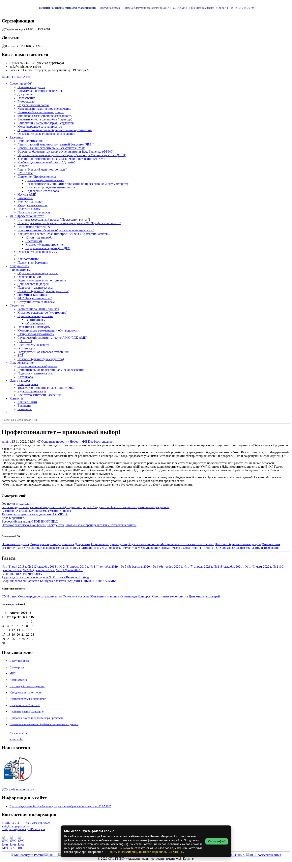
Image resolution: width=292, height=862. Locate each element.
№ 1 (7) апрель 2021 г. (198, 566)
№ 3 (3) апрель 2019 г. (74, 566)
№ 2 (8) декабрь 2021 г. (229, 566)
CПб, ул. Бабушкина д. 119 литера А (23, 829)
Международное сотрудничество (160, 547)
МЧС (12, 673)
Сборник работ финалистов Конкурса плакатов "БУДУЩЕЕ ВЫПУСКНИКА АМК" (59, 581)
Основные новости (54, 441)
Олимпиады (128, 596)
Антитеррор (17, 667)
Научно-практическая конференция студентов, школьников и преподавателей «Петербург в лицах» (69, 525)
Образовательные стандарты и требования (250, 547)
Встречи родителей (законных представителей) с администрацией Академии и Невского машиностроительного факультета (85, 507)
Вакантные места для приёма (60, 547)
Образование (100, 544)
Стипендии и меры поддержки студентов (109, 547)
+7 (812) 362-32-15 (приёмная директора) (26, 822)
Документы (82, 544)
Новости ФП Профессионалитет (92, 441)
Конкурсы (144, 596)
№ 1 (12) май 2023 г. (69, 570)
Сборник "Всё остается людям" (23, 573)
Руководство (118, 544)
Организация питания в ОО (202, 547)
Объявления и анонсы (105, 596)
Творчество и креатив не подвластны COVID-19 (35, 514)
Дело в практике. (13, 518)
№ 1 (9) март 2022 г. (258, 566)
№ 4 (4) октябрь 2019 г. (105, 566)
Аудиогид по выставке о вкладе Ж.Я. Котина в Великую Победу (45, 577)
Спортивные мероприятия (170, 596)
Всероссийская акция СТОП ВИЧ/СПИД (30, 521)
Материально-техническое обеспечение (187, 544)
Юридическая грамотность (35, 334)
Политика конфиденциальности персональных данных (145, 852)
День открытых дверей (204, 596)
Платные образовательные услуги (238, 544)
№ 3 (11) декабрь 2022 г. (39, 570)
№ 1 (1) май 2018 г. (14, 566)
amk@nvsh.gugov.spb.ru (15, 826)
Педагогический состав (144, 544)
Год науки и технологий (18, 503)
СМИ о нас (9, 596)
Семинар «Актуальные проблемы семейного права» (37, 510)
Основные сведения (15, 544)
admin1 (6, 441)
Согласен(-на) (216, 841)
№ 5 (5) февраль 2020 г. (136, 566)
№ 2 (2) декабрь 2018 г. (43, 566)
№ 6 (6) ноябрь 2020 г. (168, 566)
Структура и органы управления (52, 544)
